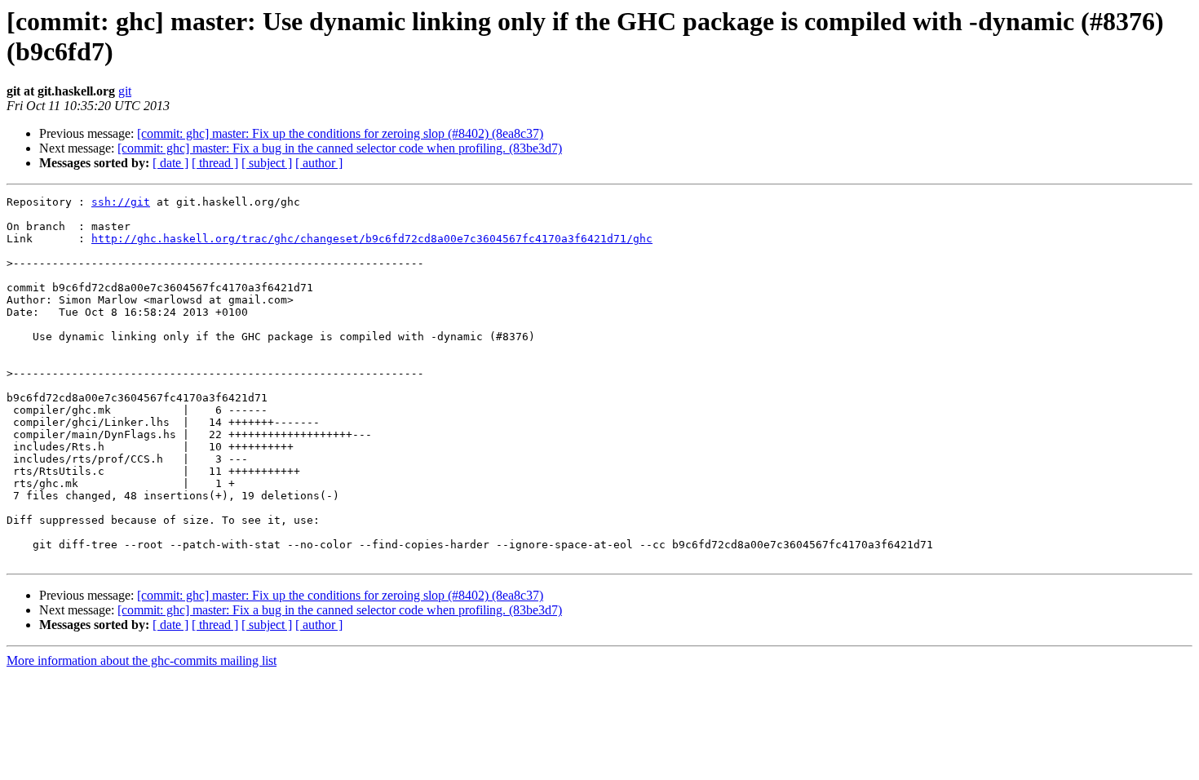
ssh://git (120, 202)
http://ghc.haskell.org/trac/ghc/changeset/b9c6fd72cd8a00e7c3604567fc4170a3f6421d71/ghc (372, 239)
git (124, 91)
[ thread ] (215, 163)
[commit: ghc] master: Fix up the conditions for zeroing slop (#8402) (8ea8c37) (340, 133)
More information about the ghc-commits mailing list (142, 660)
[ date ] (170, 163)
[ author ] (319, 163)
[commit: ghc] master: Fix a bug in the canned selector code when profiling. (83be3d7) (339, 148)
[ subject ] (266, 163)
